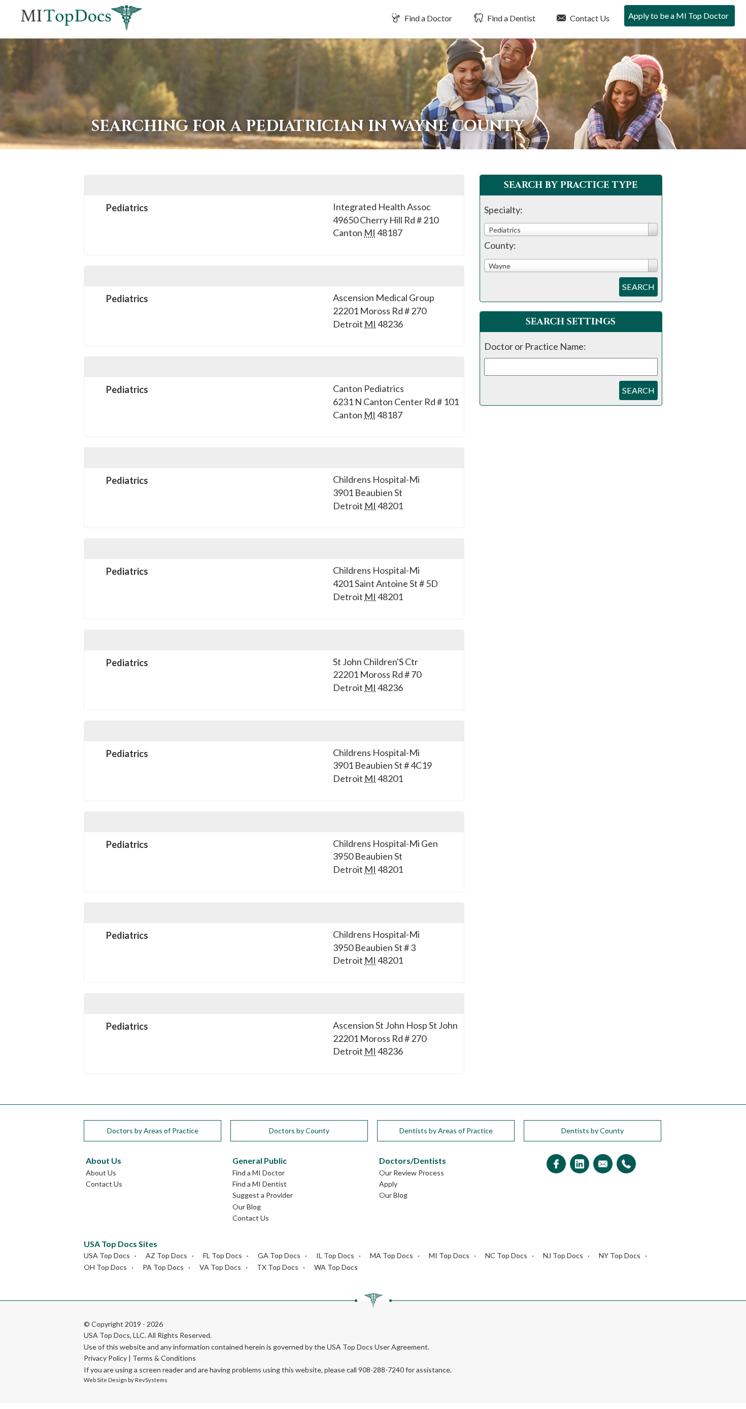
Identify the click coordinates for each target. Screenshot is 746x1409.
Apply (388, 1183)
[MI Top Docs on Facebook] (556, 1164)
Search (638, 286)
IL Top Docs (335, 1255)
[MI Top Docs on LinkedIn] (579, 1164)
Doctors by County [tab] (299, 1130)
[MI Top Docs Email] (603, 1164)
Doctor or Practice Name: (535, 346)
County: (500, 245)
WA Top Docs (336, 1267)
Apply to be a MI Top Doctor (678, 15)
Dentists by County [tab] (592, 1130)
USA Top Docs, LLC (114, 1335)
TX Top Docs (277, 1267)
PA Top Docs (163, 1267)
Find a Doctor (427, 18)
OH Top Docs (105, 1267)
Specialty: (503, 209)
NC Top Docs (506, 1255)
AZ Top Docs (166, 1255)
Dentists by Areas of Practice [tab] (446, 1130)
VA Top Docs (220, 1267)
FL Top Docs (222, 1255)
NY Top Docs (619, 1255)
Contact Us (588, 18)
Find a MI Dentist (259, 1183)
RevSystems (151, 1380)
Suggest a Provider (262, 1195)
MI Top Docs (449, 1255)
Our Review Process (411, 1172)
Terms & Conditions (164, 1358)
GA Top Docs (279, 1255)
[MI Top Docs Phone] (626, 1164)
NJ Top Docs (563, 1255)
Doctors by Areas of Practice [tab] (152, 1130)
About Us (101, 1172)
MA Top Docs (391, 1255)
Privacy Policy (105, 1358)
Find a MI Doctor (258, 1172)
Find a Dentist (510, 18)
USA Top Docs (107, 1255)
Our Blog (246, 1206)
